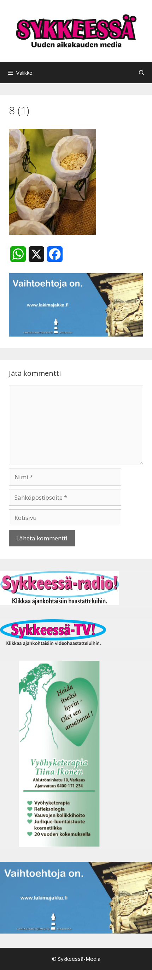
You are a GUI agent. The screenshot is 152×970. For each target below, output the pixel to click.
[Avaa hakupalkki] (141, 72)
